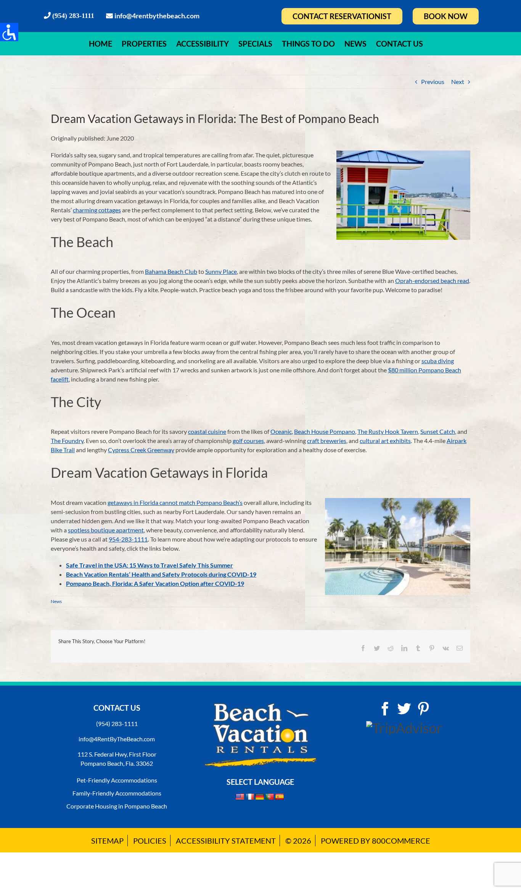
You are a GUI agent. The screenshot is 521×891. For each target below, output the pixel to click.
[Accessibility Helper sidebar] (9, 32)
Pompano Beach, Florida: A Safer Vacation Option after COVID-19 (155, 583)
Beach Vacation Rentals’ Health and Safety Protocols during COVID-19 (161, 574)
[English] (239, 796)
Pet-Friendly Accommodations (117, 780)
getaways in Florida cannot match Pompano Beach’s (175, 502)
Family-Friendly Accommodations (116, 793)
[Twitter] (404, 709)
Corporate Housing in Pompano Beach (116, 806)
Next (457, 81)
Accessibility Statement (226, 840)
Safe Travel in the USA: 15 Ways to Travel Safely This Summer (149, 565)
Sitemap (107, 840)
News (56, 601)
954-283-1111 (128, 539)
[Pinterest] (423, 709)
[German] (259, 797)
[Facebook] (385, 709)
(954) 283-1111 (117, 723)
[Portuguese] (269, 797)
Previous (432, 81)
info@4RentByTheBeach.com (117, 738)
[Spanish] (279, 797)
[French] (249, 797)
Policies (149, 840)
